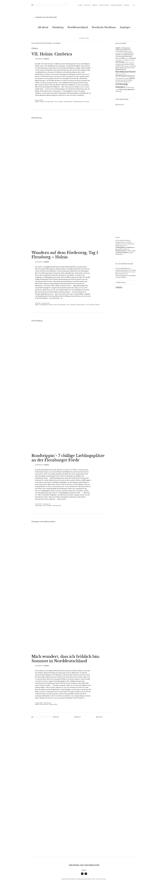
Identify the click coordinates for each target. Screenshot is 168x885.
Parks (125, 80)
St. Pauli (128, 87)
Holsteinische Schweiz (122, 64)
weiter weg (118, 91)
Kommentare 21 (47, 703)
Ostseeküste (60, 101)
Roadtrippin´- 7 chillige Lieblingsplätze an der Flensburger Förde (68, 457)
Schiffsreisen (124, 81)
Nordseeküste (119, 78)
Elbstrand (127, 58)
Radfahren (129, 80)
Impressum (87, 5)
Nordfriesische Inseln (120, 74)
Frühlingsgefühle (44, 304)
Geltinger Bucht (128, 60)
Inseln (117, 66)
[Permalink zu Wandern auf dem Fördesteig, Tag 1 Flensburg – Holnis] (68, 118)
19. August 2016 (38, 703)
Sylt (126, 89)
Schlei (129, 81)
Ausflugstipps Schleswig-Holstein (123, 50)
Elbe (123, 58)
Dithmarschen (119, 56)
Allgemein (37, 101)
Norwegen (126, 78)
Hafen (133, 60)
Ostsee (56, 101)
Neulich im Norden (53, 304)
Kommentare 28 (46, 303)
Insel (132, 64)
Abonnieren (119, 287)
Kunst (126, 66)
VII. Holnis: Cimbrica (51, 54)
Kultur (122, 66)
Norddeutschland (104, 5)
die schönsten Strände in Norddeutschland (124, 53)
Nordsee (131, 76)
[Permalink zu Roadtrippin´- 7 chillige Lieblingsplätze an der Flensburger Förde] (68, 321)
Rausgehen (49, 505)
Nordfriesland (121, 76)
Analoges (126, 5)
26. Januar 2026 (39, 100)
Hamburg (94, 5)
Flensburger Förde (119, 60)
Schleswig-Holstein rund (78, 101)
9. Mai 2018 (38, 303)
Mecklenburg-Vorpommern (127, 67)
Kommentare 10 (46, 504)
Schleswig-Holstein (68, 101)
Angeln (117, 48)
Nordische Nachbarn (116, 5)
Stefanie (46, 58)
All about (80, 5)
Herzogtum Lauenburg (129, 62)
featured (133, 58)
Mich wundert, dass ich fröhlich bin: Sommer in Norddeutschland (65, 658)
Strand (122, 89)
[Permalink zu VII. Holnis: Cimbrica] (34, 48)
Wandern (87, 101)
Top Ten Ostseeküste (89, 304)
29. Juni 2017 (38, 504)
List (129, 66)
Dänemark (42, 101)
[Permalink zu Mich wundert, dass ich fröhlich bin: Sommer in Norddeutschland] (68, 521)
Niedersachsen (120, 69)
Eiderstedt (118, 58)
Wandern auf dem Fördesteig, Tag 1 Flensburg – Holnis (64, 254)
